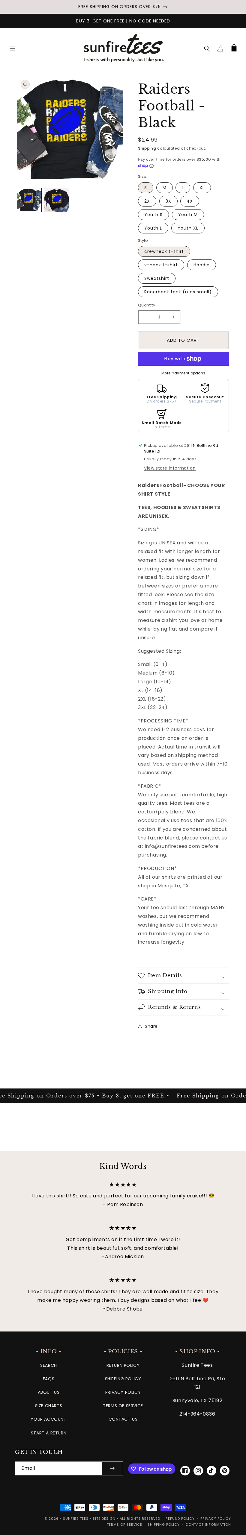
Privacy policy (215, 1518)
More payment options (183, 373)
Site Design (104, 1518)
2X (147, 201)
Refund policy (180, 1518)
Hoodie (202, 265)
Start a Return (48, 1433)
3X (168, 201)
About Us (49, 1392)
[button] (12, 48)
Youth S (153, 215)
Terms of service (124, 1524)
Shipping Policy (123, 1379)
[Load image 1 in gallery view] (29, 200)
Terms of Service (123, 1406)
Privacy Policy (123, 1392)
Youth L (153, 228)
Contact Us (123, 1419)
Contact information (208, 1524)
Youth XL (188, 228)
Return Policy (123, 1365)
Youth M (188, 215)
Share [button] (151, 1026)
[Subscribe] (112, 1468)
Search (48, 1365)
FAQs (48, 1379)
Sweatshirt (156, 278)
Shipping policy (164, 1524)
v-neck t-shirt (161, 265)
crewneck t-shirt (164, 251)
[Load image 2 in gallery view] (56, 200)
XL (202, 188)
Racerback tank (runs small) (178, 292)
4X (190, 201)
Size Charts (48, 1406)
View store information (170, 468)
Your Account (48, 1419)
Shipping (147, 148)
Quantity (146, 305)
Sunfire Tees (75, 1518)
